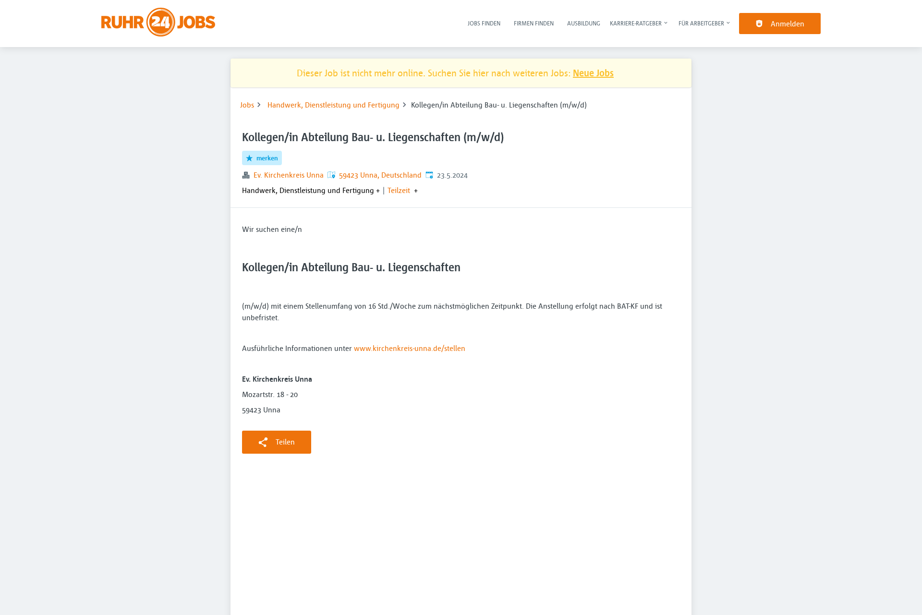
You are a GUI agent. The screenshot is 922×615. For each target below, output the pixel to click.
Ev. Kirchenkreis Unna (289, 175)
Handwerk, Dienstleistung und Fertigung (333, 104)
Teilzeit (399, 190)
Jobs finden (484, 23)
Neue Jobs (593, 73)
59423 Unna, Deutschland (380, 175)
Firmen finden (534, 23)
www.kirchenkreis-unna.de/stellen (409, 348)
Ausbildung (583, 23)
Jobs (247, 104)
